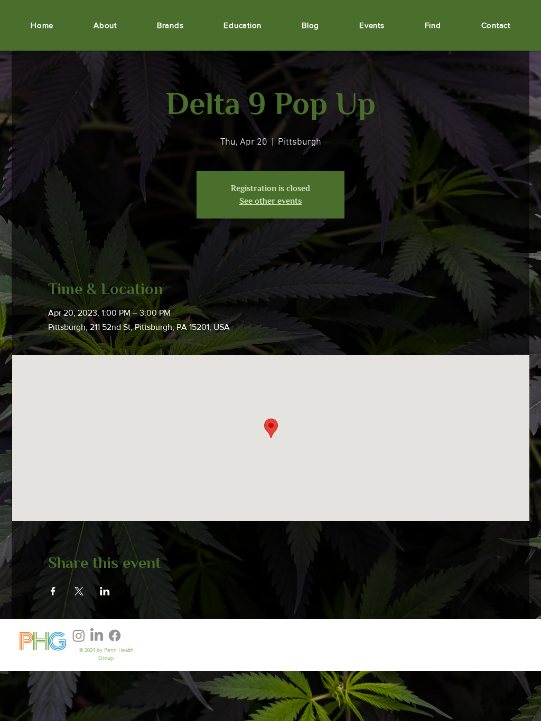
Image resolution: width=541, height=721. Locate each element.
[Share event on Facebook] (53, 591)
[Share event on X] (79, 591)
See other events (270, 201)
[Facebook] (115, 635)
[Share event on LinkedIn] (105, 591)
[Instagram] (79, 635)
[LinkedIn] (97, 635)
